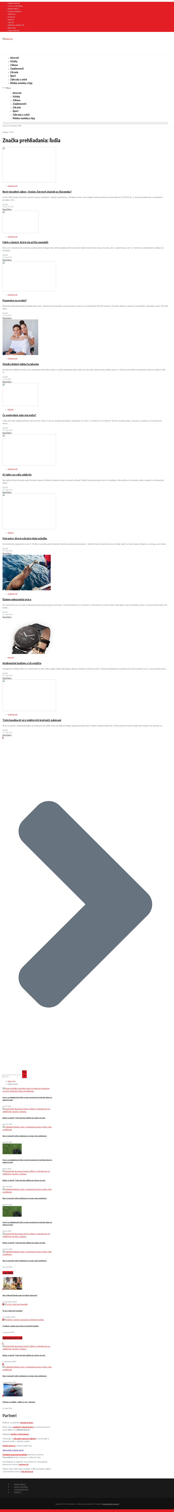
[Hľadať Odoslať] (24, 1074)
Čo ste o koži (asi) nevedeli (12, 1311)
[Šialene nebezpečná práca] (27, 590)
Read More (7, 209)
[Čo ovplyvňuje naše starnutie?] (20, 405)
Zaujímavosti (17, 68)
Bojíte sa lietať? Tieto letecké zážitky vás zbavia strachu (24, 1118)
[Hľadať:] (15, 1076)
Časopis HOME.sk (14, 11)
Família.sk (11, 17)
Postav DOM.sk (13, 30)
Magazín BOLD (13, 9)
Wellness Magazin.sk (16, 25)
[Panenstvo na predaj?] (29, 290)
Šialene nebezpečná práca (17, 599)
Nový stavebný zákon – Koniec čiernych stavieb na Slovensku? (37, 191)
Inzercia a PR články (15, 6)
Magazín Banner (14, 3)
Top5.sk (11, 22)
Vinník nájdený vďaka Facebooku (21, 364)
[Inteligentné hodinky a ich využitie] (29, 653)
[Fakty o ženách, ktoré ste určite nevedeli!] (21, 232)
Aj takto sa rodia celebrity (17, 474)
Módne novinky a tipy (21, 82)
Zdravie (14, 72)
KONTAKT (17, 1492)
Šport (13, 75)
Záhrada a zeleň (18, 79)
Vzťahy (13, 61)
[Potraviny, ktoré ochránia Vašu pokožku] (29, 528)
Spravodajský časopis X (111, 1504)
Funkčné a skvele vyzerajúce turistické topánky (20, 1326)
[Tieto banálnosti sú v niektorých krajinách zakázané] (29, 710)
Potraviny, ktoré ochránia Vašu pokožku (25, 538)
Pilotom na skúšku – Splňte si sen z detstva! (19, 1402)
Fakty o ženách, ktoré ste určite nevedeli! (25, 242)
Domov (5, 132)
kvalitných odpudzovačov (23, 1427)
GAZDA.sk (11, 14)
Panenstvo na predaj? (15, 300)
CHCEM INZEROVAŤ (21, 1490)
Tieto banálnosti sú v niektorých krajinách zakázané (32, 720)
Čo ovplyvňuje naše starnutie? (19, 415)
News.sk (11, 20)
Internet (14, 57)
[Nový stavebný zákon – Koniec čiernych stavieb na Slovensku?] (29, 182)
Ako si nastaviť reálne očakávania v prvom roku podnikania (25, 1136)
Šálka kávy (12, 28)
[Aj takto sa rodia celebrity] (29, 465)
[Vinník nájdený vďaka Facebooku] (20, 354)
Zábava (14, 64)
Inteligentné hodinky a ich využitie (22, 663)
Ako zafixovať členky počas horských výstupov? (20, 1295)
